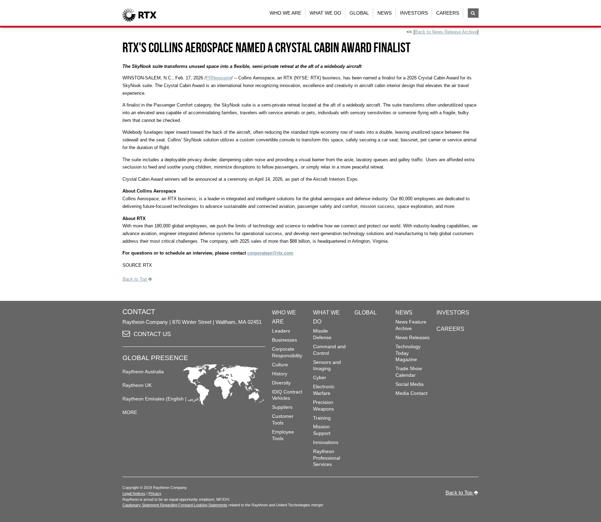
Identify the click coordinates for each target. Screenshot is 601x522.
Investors (414, 13)
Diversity (281, 382)
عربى (193, 399)
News (384, 13)
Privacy (155, 493)
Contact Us (152, 334)
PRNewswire (218, 77)
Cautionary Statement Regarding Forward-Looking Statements (174, 505)
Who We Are (285, 13)
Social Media (409, 384)
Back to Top (135, 279)
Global (359, 13)
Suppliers (282, 407)
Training (322, 418)
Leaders (281, 331)
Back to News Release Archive (446, 31)
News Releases (412, 337)
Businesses (284, 340)
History (279, 373)
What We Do (325, 13)
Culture (280, 364)
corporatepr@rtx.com (270, 253)
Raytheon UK (137, 385)
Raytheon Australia (143, 371)
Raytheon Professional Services (326, 458)
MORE (129, 412)
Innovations (325, 442)
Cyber (319, 377)
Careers (447, 13)
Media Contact (411, 393)
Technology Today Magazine (407, 353)
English (176, 399)
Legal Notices (133, 493)
